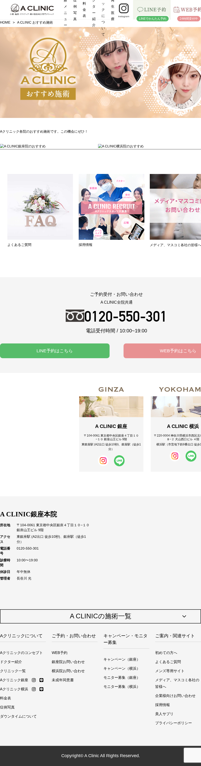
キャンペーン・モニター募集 (125, 639)
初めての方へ (166, 653)
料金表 (5, 698)
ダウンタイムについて (18, 716)
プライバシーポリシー (173, 723)
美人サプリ (164, 714)
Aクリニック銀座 (14, 680)
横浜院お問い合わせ (68, 671)
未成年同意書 (63, 680)
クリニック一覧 (13, 671)
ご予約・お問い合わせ (74, 635)
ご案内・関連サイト (175, 635)
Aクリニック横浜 (14, 689)
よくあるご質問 (168, 662)
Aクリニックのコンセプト (21, 653)
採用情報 (162, 705)
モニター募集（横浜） (121, 686)
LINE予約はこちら (55, 350)
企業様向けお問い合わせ (175, 696)
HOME (5, 22)
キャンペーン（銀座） (121, 659)
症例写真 (7, 707)
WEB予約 (59, 653)
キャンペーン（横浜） (121, 668)
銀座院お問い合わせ (68, 662)
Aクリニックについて (21, 635)
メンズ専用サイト (170, 671)
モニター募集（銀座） (121, 677)
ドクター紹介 (11, 662)
